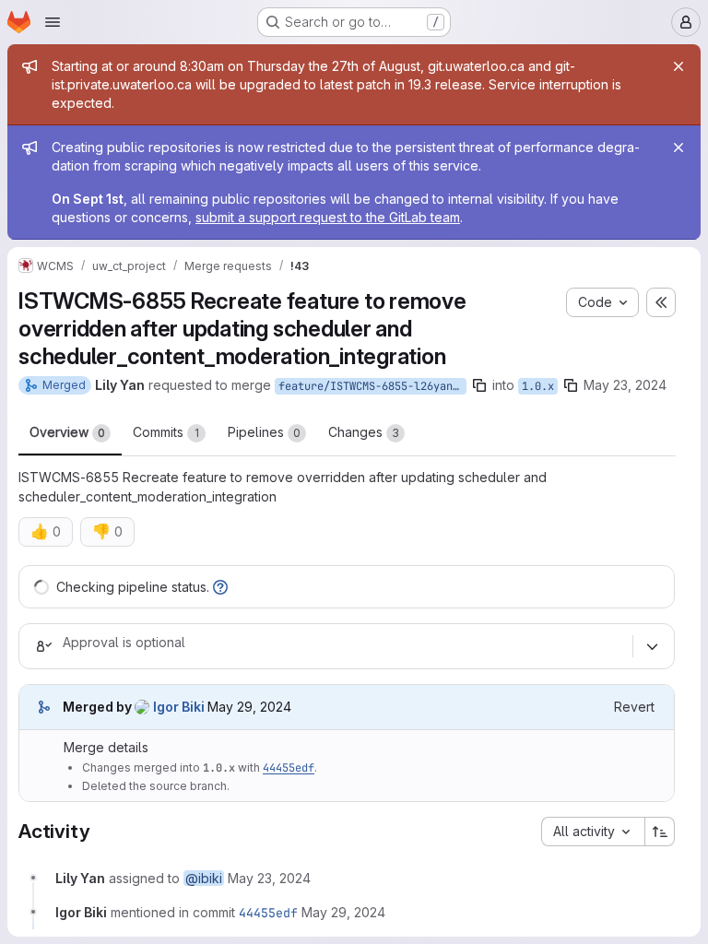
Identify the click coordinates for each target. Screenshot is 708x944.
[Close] (678, 66)
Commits (166, 432)
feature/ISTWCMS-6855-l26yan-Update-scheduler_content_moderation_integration (372, 386)
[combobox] (592, 831)
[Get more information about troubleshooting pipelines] (220, 586)
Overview (67, 432)
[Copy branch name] (479, 385)
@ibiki (203, 878)
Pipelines (264, 432)
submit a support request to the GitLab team (327, 217)
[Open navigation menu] (52, 22)
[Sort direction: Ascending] (660, 831)
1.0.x (538, 386)
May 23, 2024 (625, 385)
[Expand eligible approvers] (652, 646)
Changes (363, 432)
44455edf (288, 768)
